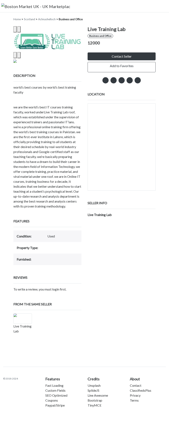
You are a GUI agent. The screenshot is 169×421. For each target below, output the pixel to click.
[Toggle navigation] (163, 6)
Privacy (135, 395)
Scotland (29, 19)
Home (17, 19)
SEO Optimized (56, 395)
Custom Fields (55, 390)
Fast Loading (54, 385)
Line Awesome (98, 395)
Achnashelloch (47, 19)
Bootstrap (95, 400)
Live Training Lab (100, 215)
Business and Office (71, 19)
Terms (134, 400)
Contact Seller (122, 56)
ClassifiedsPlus (140, 390)
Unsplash (94, 385)
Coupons (51, 400)
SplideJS (93, 390)
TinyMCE (94, 405)
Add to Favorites (122, 66)
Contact (135, 385)
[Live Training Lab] (23, 319)
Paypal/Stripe (55, 405)
